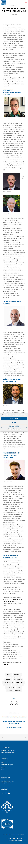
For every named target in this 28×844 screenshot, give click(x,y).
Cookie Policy (9, 428)
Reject (14, 422)
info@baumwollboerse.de (7, 781)
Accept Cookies (14, 418)
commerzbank (18, 679)
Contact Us (9, 838)
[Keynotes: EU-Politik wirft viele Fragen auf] (11, 703)
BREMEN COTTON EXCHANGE (8, 750)
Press (2, 769)
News (2, 762)
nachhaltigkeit (17, 685)
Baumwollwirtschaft (13, 677)
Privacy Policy (15, 428)
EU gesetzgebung (8, 682)
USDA (19, 687)
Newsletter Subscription (7, 764)
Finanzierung (20, 682)
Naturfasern (10, 687)
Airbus (8, 674)
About (2, 767)
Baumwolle (17, 674)
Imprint (19, 428)
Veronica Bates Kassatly (14, 690)
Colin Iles (8, 679)
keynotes (7, 685)
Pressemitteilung (14, 5)
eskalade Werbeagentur (12, 834)
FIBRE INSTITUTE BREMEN (8, 752)
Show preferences (14, 426)
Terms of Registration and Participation (14, 840)
